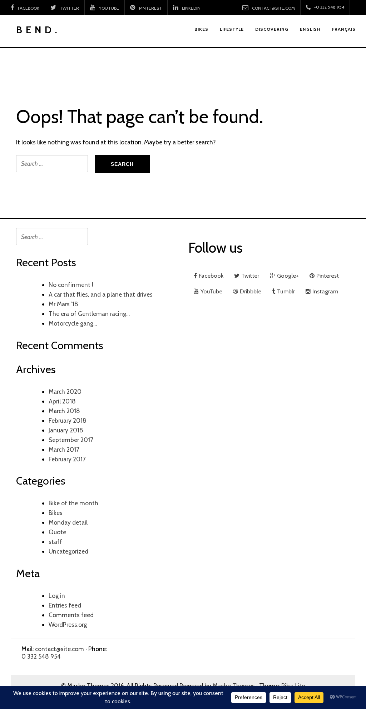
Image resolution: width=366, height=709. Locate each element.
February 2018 (67, 420)
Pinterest (150, 8)
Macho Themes (234, 685)
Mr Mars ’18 (63, 304)
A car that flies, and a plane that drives (101, 294)
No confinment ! (71, 284)
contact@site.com (273, 8)
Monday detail (68, 522)
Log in (57, 595)
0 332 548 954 (41, 656)
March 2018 (64, 411)
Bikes (56, 512)
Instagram (325, 291)
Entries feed (65, 605)
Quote (57, 532)
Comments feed (71, 615)
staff (55, 541)
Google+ (288, 275)
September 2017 (71, 439)
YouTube (109, 8)
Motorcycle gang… (73, 323)
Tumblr (286, 291)
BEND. (38, 30)
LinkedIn (191, 8)
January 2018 (66, 430)
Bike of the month (73, 503)
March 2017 (64, 449)
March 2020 (65, 391)
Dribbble (250, 291)
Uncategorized (68, 551)
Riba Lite (293, 685)
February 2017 (67, 459)
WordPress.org (68, 624)
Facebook (28, 8)
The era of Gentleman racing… (89, 313)
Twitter (69, 8)
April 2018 (62, 401)
